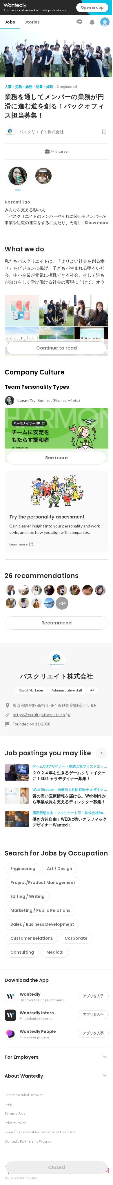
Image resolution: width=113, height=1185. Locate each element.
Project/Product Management (42, 882)
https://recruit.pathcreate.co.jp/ (41, 714)
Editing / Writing (27, 896)
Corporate (76, 938)
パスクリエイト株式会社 (56, 676)
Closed (56, 1167)
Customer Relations (31, 938)
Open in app (92, 7)
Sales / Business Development (42, 924)
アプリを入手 (93, 995)
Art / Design (59, 868)
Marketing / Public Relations (40, 910)
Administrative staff (67, 690)
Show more (96, 223)
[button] (59, 980)
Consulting (22, 952)
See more (56, 457)
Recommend (56, 622)
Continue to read (56, 348)
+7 (92, 690)
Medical (54, 952)
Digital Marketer (31, 690)
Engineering (22, 868)
